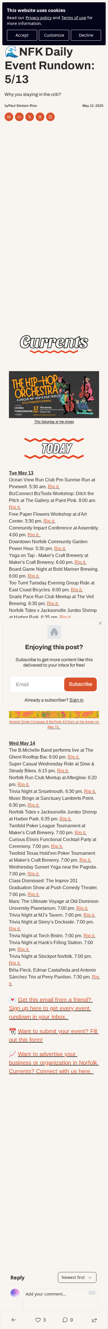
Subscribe (80, 684)
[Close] (100, 623)
